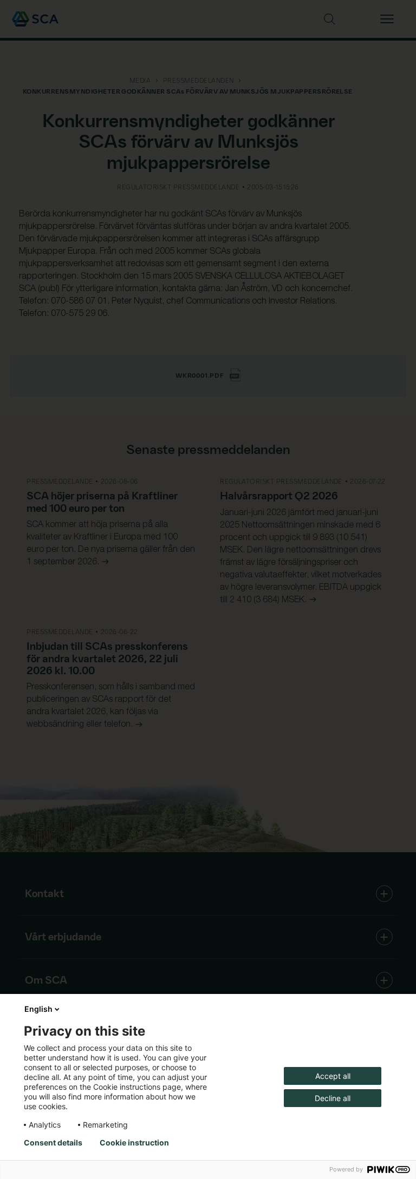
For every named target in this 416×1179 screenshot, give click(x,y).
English (38, 1008)
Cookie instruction (134, 1142)
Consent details (53, 1142)
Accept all (332, 1076)
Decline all (332, 1098)
